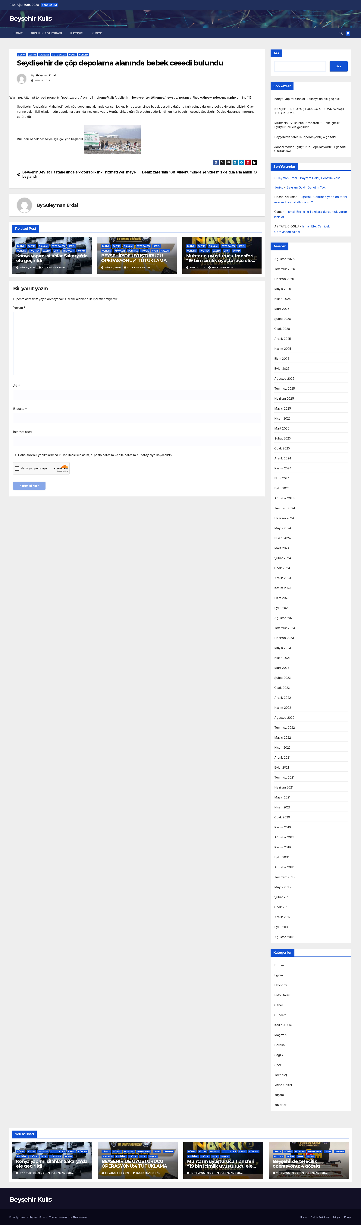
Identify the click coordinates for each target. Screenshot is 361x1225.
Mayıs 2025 (282, 408)
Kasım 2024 (283, 468)
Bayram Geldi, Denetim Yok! (320, 178)
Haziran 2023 (284, 638)
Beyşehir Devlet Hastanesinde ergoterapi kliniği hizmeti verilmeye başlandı (79, 174)
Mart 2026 (282, 309)
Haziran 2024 (284, 518)
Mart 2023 (281, 668)
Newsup (63, 1217)
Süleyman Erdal (45, 75)
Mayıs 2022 (282, 737)
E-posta (20, 409)
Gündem (83, 55)
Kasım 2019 (282, 827)
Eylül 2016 (281, 927)
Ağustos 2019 (284, 837)
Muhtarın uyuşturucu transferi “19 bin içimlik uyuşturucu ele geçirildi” (219, 260)
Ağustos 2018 (284, 867)
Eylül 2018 (281, 857)
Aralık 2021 (282, 757)
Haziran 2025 (284, 398)
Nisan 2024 (282, 538)
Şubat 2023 (282, 678)
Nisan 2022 (282, 747)
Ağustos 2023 (284, 618)
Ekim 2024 (282, 478)
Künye (97, 33)
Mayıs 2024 (282, 528)
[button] (341, 33)
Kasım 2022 (282, 707)
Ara (276, 53)
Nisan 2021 (282, 807)
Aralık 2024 (282, 458)
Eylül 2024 (282, 488)
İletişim (76, 33)
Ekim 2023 (281, 598)
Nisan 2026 (282, 299)
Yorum (19, 307)
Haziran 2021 (284, 787)
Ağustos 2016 (284, 937)
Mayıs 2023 (282, 648)
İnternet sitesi (22, 432)
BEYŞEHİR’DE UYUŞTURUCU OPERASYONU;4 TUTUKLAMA (134, 258)
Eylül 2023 (282, 608)
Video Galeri (283, 1085)
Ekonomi (44, 55)
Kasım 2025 (282, 349)
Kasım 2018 (282, 847)
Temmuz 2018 (284, 877)
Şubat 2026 (282, 319)
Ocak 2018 (282, 907)
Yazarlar (280, 1105)
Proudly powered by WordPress (28, 1217)
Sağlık (46, 251)
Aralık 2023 (282, 578)
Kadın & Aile (283, 1025)
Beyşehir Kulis (30, 18)
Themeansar (80, 1217)
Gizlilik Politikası (46, 33)
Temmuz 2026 (284, 269)
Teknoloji (68, 251)
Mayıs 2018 (282, 887)
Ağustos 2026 (284, 259)
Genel (72, 55)
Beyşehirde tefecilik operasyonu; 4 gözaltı (305, 137)
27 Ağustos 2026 (32, 1173)
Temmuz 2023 (284, 628)
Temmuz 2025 (284, 388)
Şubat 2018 (282, 897)
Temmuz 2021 (284, 777)
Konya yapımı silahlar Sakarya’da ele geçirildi (52, 258)
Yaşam (81, 251)
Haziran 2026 (284, 279)
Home (18, 33)
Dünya (21, 55)
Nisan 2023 (282, 658)
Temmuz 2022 (284, 727)
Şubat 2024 (282, 558)
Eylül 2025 (282, 368)
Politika (34, 251)
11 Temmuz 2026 (287, 1173)
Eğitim (32, 55)
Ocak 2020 (282, 817)
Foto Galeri (59, 55)
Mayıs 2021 (282, 797)
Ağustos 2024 (284, 498)
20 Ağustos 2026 (117, 1173)
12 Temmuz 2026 (202, 1173)
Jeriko (278, 187)
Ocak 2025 (282, 448)
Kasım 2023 (282, 588)
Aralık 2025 (282, 339)
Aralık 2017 (282, 917)
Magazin (120, 251)
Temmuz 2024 (284, 508)
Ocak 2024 (282, 568)
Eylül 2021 (281, 767)
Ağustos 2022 (284, 717)
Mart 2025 (281, 428)
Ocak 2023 (282, 688)
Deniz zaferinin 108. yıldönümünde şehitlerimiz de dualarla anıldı (197, 172)
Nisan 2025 (282, 418)
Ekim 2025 (281, 358)
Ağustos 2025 (284, 378)
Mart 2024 (282, 548)
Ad (16, 385)
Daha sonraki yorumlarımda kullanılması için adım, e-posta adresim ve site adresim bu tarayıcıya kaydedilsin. (95, 455)
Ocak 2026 (282, 329)
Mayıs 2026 (282, 289)
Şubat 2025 (282, 438)
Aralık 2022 (282, 698)
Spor (56, 251)
